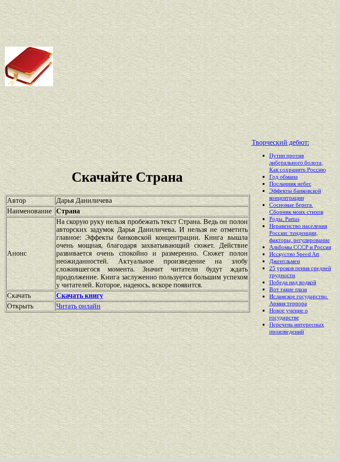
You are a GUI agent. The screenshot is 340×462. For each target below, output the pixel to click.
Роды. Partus (284, 219)
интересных (309, 324)
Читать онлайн (78, 306)
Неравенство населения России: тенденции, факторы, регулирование (299, 233)
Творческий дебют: (280, 142)
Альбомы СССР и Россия (300, 247)
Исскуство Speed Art (294, 254)
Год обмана (283, 176)
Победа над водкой (292, 282)
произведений (286, 331)
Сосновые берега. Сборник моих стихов (296, 208)
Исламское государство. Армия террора (298, 300)
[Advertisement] (196, 66)
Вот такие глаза (288, 289)
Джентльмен (284, 261)
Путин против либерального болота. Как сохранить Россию (297, 162)
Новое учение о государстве (288, 314)
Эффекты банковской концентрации (295, 194)
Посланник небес (290, 183)
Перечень (281, 324)
